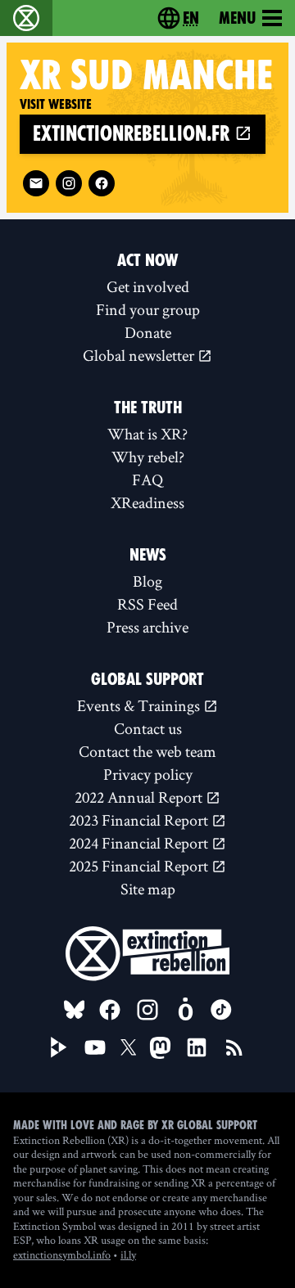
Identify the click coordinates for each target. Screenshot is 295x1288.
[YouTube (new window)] (95, 1047)
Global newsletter (140, 355)
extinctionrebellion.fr (133, 134)
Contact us (148, 728)
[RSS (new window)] (234, 1047)
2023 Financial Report (140, 820)
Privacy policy (148, 774)
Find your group (148, 309)
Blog (147, 581)
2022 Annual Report (140, 797)
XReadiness (147, 502)
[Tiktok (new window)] (221, 1010)
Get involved (148, 286)
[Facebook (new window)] (101, 183)
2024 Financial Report (140, 842)
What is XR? (147, 433)
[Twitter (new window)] (128, 1047)
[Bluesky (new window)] (74, 1010)
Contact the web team (147, 751)
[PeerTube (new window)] (59, 1047)
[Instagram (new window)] (69, 183)
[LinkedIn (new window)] (197, 1047)
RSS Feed (147, 604)
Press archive (147, 626)
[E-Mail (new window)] (36, 183)
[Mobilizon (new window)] (185, 1010)
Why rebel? (147, 456)
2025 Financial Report (140, 865)
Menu (237, 18)
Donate (148, 332)
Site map (147, 888)
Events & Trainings (140, 705)
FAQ (147, 479)
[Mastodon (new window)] (160, 1047)
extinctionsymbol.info (62, 1254)
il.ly (128, 1254)
